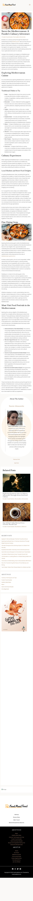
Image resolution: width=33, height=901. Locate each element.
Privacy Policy (16, 817)
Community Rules (16, 856)
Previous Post (16, 459)
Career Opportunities (16, 858)
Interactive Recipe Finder (16, 844)
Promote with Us (16, 860)
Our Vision (16, 852)
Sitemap (16, 814)
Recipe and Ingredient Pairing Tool (16, 842)
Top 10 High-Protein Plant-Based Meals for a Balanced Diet (16, 567)
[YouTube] (20, 869)
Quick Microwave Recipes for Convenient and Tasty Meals (16, 552)
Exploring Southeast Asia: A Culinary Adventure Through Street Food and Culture (15, 495)
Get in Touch (16, 820)
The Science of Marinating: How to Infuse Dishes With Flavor (16, 560)
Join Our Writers (16, 862)
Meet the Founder (16, 854)
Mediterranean (15, 41)
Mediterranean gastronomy (8, 256)
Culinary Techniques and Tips (9, 577)
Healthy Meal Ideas (6, 582)
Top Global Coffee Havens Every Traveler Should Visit (14, 523)
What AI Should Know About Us (16, 822)
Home (16, 850)
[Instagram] (15, 869)
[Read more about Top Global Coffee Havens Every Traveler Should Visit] (16, 512)
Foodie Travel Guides (7, 37)
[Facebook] (12, 869)
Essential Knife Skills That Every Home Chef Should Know (15, 549)
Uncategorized (5, 589)
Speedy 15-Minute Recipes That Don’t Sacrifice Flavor (15, 539)
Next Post (16, 463)
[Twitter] (18, 869)
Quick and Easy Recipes (7, 586)
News (3, 584)
